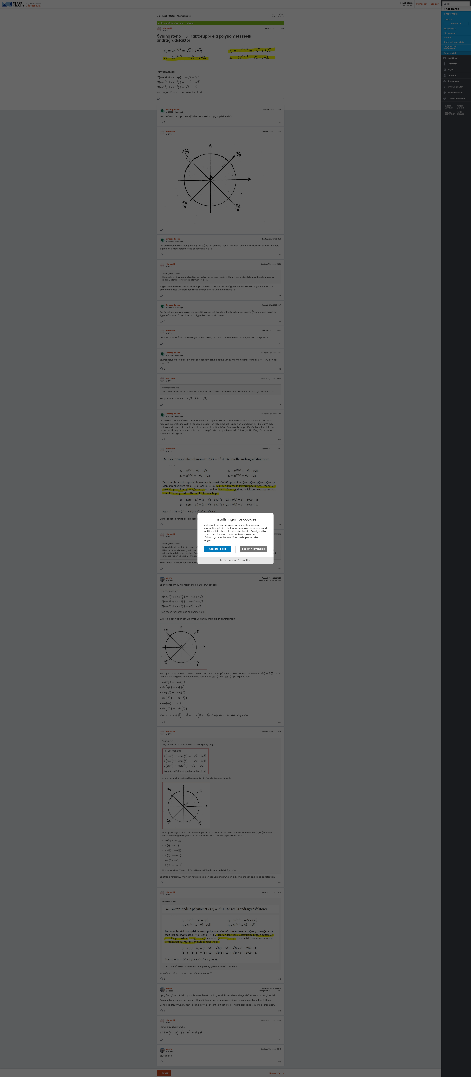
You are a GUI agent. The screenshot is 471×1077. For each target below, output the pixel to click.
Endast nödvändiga (253, 548)
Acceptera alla (217, 548)
